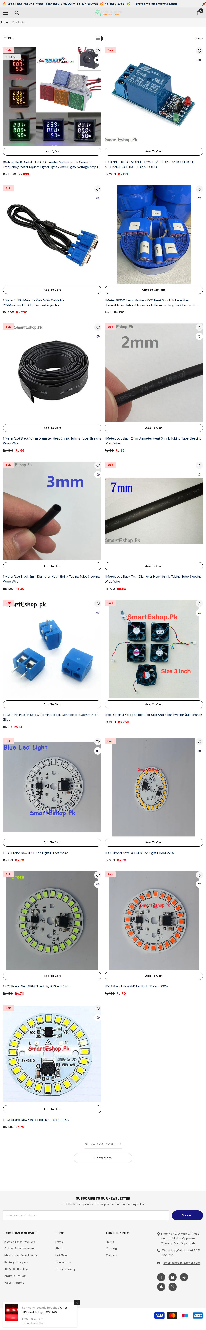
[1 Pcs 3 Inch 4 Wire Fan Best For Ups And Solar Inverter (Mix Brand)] (154, 649)
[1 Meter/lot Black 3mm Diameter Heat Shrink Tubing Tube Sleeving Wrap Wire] (52, 511)
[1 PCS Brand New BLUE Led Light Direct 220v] (52, 787)
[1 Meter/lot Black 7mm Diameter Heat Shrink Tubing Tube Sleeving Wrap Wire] (154, 511)
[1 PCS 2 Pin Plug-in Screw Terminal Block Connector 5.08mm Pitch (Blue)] (52, 649)
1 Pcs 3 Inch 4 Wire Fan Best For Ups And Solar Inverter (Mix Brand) (153, 715)
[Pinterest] (184, 1277)
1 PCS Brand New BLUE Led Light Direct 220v (35, 853)
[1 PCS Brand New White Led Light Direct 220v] (52, 1054)
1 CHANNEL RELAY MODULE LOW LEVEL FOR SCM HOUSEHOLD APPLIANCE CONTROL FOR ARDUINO (149, 164)
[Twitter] (172, 1287)
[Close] (77, 1302)
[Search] (16, 12)
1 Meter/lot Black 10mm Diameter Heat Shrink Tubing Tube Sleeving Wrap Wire (52, 440)
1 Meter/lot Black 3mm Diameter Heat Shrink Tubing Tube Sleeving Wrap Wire (51, 579)
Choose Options (154, 289)
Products (18, 22)
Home (4, 22)
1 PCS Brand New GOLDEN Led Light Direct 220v (139, 853)
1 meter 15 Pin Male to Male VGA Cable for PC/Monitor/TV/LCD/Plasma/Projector (34, 302)
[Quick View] (97, 60)
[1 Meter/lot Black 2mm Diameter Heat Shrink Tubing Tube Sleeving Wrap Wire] (154, 372)
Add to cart (154, 151)
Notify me (52, 151)
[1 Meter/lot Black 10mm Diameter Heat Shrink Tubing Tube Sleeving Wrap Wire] (52, 372)
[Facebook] (161, 1277)
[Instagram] (172, 1277)
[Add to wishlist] (97, 50)
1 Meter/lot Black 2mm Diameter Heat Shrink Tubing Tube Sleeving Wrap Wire (153, 440)
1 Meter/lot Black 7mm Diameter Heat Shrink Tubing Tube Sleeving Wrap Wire (153, 579)
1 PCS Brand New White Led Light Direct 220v (36, 1119)
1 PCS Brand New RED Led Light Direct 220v (136, 986)
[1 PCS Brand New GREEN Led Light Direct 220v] (52, 920)
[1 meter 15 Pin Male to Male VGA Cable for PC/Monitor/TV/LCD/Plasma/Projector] (52, 234)
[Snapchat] (161, 1287)
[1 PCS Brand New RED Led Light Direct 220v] (154, 920)
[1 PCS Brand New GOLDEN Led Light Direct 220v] (154, 787)
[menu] (5, 12)
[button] (97, 38)
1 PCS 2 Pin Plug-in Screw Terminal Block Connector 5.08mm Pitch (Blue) (50, 717)
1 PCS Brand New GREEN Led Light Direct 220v (36, 986)
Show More (103, 1158)
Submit (187, 1215)
